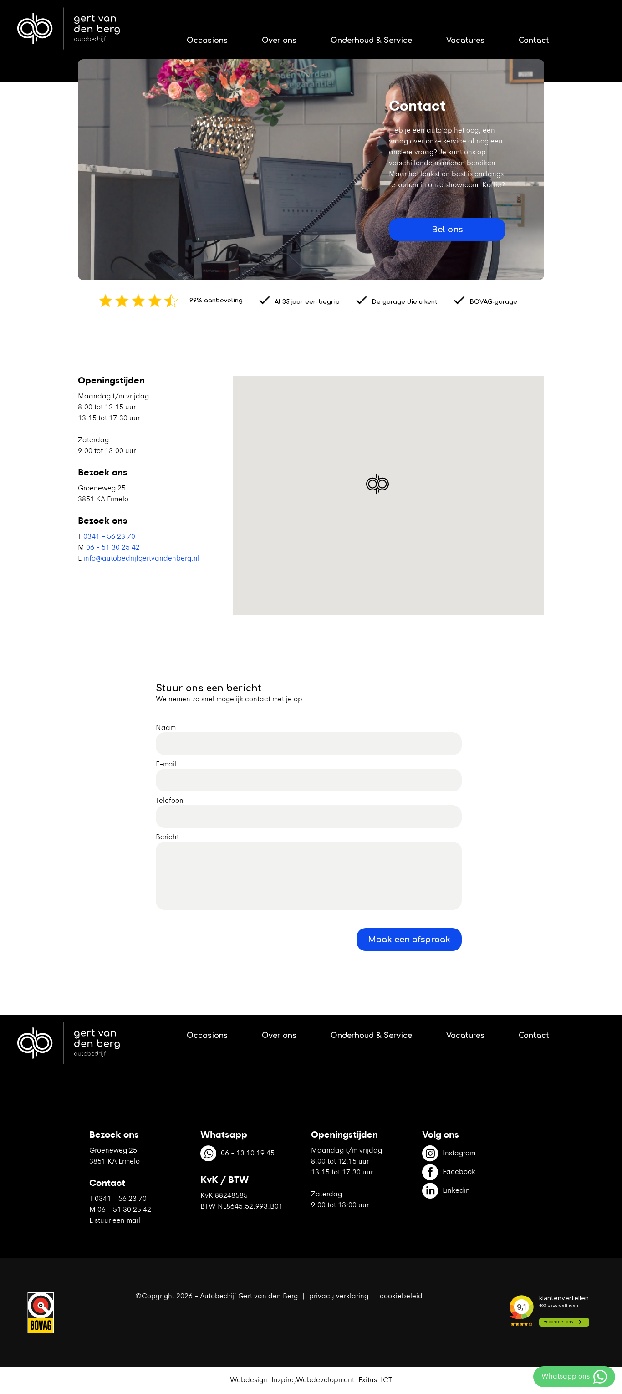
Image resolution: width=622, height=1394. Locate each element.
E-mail (166, 764)
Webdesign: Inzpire (262, 1380)
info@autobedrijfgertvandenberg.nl (141, 558)
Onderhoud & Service (371, 40)
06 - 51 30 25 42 (113, 547)
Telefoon (170, 801)
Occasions (207, 40)
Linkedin (456, 1191)
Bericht (167, 837)
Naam (166, 728)
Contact (534, 40)
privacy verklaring (338, 1296)
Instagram (459, 1153)
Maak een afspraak (409, 939)
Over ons (279, 40)
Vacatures (465, 40)
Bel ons (447, 229)
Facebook (459, 1172)
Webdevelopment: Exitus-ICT (344, 1380)
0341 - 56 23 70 (109, 537)
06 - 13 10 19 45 (248, 1153)
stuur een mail (117, 1221)
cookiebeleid (401, 1296)
